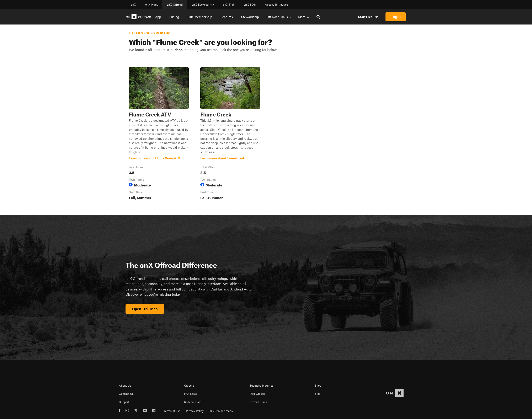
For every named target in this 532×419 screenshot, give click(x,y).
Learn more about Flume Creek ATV (159, 134)
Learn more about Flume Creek (230, 134)
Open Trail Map (145, 309)
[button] (159, 134)
